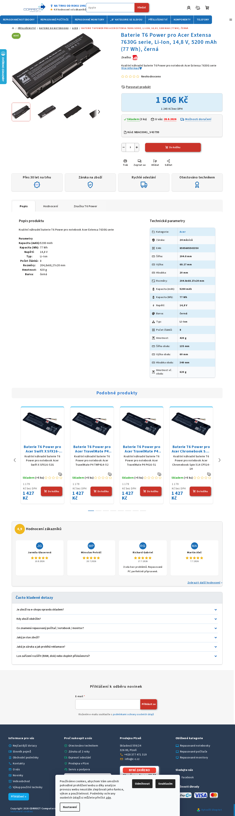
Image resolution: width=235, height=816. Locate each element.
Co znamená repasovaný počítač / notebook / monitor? (50, 628)
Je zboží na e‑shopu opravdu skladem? (40, 610)
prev (15, 460)
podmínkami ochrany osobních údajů (133, 714)
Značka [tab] (85, 206)
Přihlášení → (18, 797)
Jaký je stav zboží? (28, 637)
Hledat (141, 7)
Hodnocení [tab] (50, 206)
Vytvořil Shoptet (211, 810)
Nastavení (70, 807)
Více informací (130, 68)
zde (108, 798)
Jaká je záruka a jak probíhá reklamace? (41, 647)
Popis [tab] (24, 206)
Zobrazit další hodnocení (203, 583)
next (220, 460)
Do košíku (174, 147)
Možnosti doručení (198, 119)
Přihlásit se (149, 704)
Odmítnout (142, 784)
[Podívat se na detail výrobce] (135, 57)
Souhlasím (165, 784)
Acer (183, 232)
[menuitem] (18, 19)
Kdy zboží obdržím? (29, 619)
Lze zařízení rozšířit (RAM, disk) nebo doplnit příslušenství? (53, 656)
